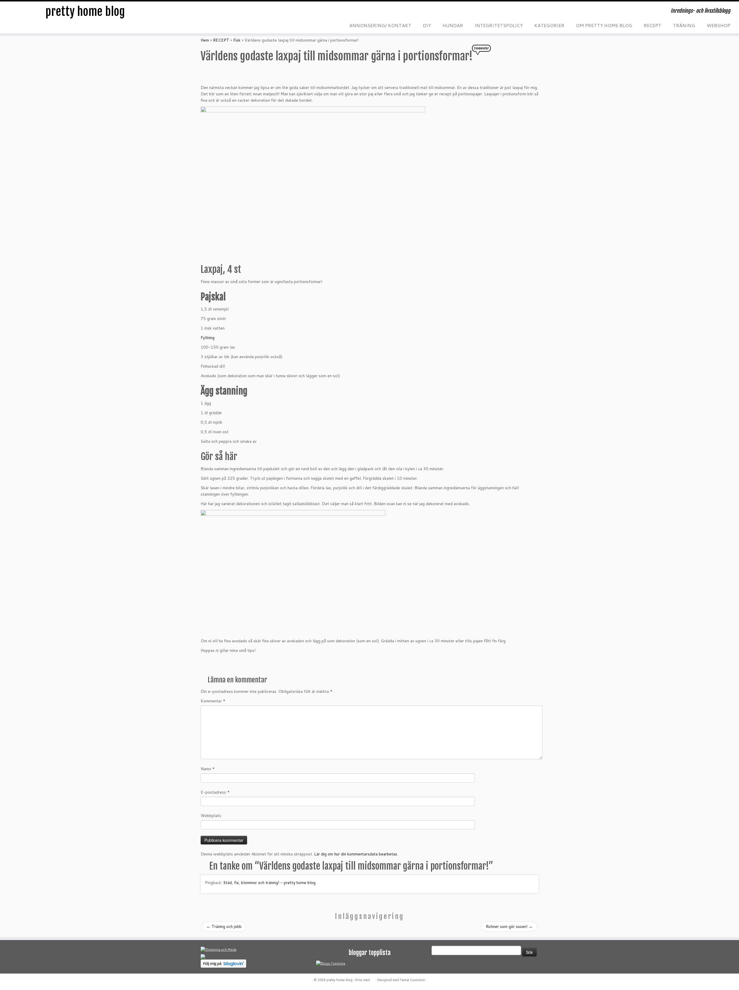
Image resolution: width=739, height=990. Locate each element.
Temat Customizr (412, 980)
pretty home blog (85, 11)
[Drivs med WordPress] (373, 979)
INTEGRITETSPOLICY (499, 25)
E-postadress (215, 792)
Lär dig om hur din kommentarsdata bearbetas (355, 854)
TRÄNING (684, 25)
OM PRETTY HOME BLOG (604, 25)
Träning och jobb (224, 926)
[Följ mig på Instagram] (235, 13)
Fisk (236, 40)
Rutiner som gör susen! (509, 926)
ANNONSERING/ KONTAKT (380, 25)
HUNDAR (453, 25)
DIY (427, 25)
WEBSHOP (718, 25)
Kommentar (213, 701)
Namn (208, 769)
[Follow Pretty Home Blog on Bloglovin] (223, 963)
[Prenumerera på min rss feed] (201, 13)
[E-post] (212, 13)
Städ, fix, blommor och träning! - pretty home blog (269, 882)
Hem (205, 40)
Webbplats (211, 815)
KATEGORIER (549, 25)
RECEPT (652, 25)
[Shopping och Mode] (218, 949)
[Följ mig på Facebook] (224, 13)
